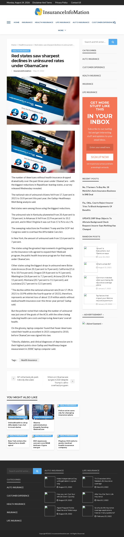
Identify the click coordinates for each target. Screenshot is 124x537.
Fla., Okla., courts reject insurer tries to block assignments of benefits (97, 206)
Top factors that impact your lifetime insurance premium (104, 298)
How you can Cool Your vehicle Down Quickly (66, 495)
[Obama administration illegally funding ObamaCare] (43, 411)
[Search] (114, 22)
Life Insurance (63, 22)
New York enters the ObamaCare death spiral (17, 443)
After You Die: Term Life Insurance (104, 495)
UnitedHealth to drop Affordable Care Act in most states (17, 425)
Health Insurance (44, 22)
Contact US (76, 2)
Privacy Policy (61, 2)
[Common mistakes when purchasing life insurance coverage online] (91, 281)
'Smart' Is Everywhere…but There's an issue (103, 251)
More (61, 30)
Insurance (27, 22)
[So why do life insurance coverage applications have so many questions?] (87, 511)
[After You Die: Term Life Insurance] (87, 497)
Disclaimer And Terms (42, 2)
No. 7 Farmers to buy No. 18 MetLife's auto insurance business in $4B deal (99, 191)
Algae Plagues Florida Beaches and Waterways (67, 509)
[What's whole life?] (91, 267)
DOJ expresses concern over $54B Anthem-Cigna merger (41, 444)
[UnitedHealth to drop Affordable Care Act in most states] (18, 411)
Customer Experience (103, 22)
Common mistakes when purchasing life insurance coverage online (104, 281)
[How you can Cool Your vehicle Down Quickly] (50, 497)
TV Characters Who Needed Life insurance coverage (103, 481)
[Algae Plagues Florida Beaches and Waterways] (50, 511)
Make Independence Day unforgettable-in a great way (67, 481)
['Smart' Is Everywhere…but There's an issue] (91, 251)
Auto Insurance (81, 22)
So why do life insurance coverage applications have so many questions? (105, 510)
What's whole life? (103, 264)
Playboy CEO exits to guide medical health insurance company (67, 444)
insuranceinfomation (22, 71)
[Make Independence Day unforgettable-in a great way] (50, 482)
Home (16, 22)
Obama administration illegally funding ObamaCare (40, 426)
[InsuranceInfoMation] (62, 11)
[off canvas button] (8, 22)
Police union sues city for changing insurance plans (66, 413)
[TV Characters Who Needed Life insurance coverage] (87, 482)
